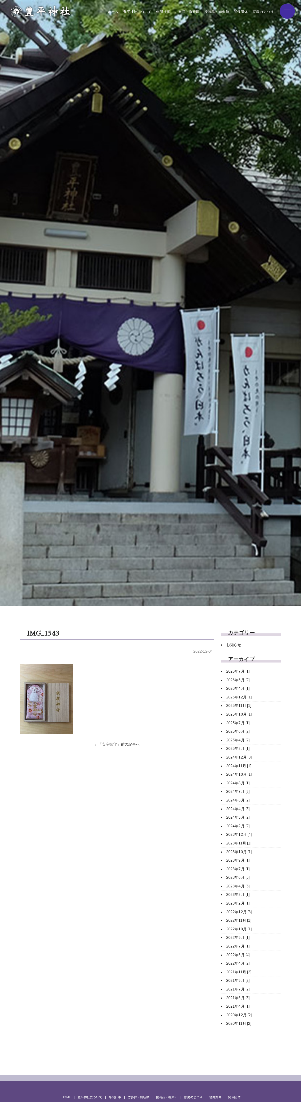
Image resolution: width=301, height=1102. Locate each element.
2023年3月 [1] (238, 895)
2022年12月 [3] (239, 912)
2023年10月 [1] (239, 852)
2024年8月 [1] (238, 783)
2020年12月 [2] (239, 1015)
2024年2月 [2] (238, 826)
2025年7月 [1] (238, 723)
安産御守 (109, 744)
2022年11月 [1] (238, 920)
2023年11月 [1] (238, 843)
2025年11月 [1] (238, 706)
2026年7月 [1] (238, 671)
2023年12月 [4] (239, 834)
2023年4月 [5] (238, 886)
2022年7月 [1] (238, 946)
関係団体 (241, 12)
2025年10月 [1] (239, 714)
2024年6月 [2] (238, 800)
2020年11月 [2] (238, 1023)
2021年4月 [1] (238, 1006)
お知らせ (233, 645)
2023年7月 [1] (238, 869)
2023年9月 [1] (238, 860)
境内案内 (215, 1097)
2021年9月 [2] (238, 981)
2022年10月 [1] (239, 929)
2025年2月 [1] (238, 749)
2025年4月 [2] (238, 740)
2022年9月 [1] (238, 938)
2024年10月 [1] (239, 774)
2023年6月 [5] (238, 877)
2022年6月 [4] (238, 955)
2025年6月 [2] (238, 731)
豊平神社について (137, 12)
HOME (66, 1097)
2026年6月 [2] (238, 680)
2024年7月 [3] (238, 792)
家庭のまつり (263, 12)
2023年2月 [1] (238, 903)
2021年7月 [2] (238, 989)
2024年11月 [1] (238, 766)
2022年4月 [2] (238, 963)
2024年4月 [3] (238, 809)
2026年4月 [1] (238, 688)
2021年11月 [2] (238, 972)
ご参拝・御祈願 (187, 12)
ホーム (113, 12)
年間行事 (163, 12)
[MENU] (287, 11)
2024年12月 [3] (239, 757)
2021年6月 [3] (238, 998)
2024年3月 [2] (238, 817)
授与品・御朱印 (216, 12)
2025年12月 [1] (239, 697)
